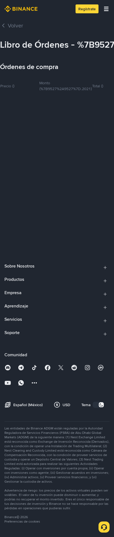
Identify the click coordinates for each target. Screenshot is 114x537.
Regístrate (87, 8)
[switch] (98, 405)
